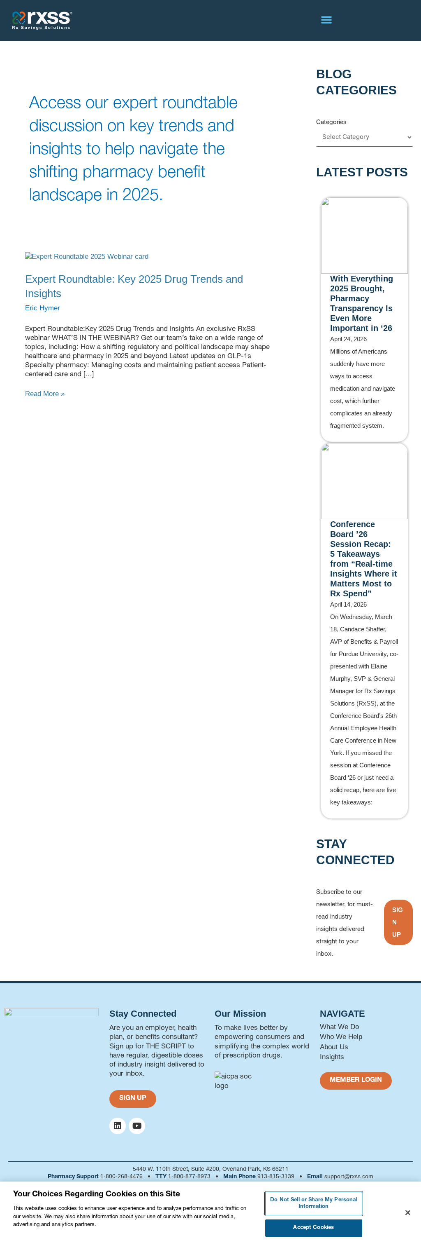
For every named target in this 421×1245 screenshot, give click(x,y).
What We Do (339, 1027)
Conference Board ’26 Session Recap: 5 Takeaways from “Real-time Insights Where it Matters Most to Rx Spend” (363, 559)
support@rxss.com (348, 1176)
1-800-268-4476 (121, 1176)
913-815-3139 (275, 1176)
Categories (331, 121)
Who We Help (341, 1037)
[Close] (408, 1213)
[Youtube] (137, 1126)
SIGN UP (397, 922)
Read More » (45, 393)
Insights (332, 1057)
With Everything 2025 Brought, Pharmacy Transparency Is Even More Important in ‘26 (361, 303)
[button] (326, 19)
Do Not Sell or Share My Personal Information (313, 1204)
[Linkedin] (117, 1126)
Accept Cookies (313, 1228)
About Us (334, 1047)
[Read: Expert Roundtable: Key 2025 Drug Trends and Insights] (86, 256)
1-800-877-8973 (189, 1176)
